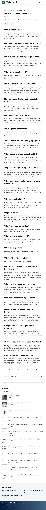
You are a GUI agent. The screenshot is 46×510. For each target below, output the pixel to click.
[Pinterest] (27, 369)
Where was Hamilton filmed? (9, 490)
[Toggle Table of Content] (12, 24)
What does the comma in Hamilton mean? (33, 490)
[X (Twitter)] (18, 369)
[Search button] (42, 383)
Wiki (20, 16)
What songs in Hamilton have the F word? (12, 495)
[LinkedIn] (37, 369)
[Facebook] (9, 369)
